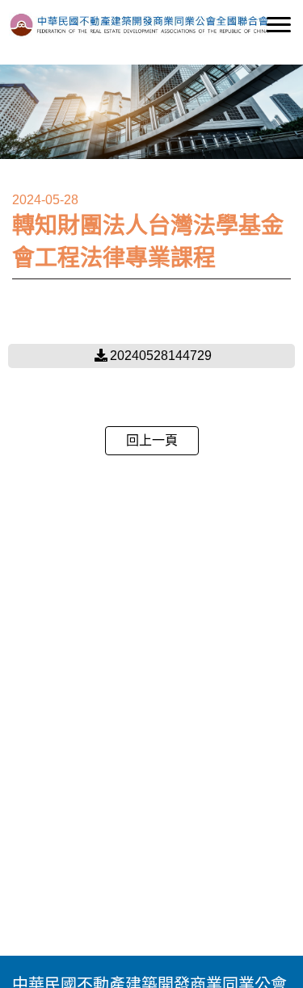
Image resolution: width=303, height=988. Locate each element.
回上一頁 (152, 440)
